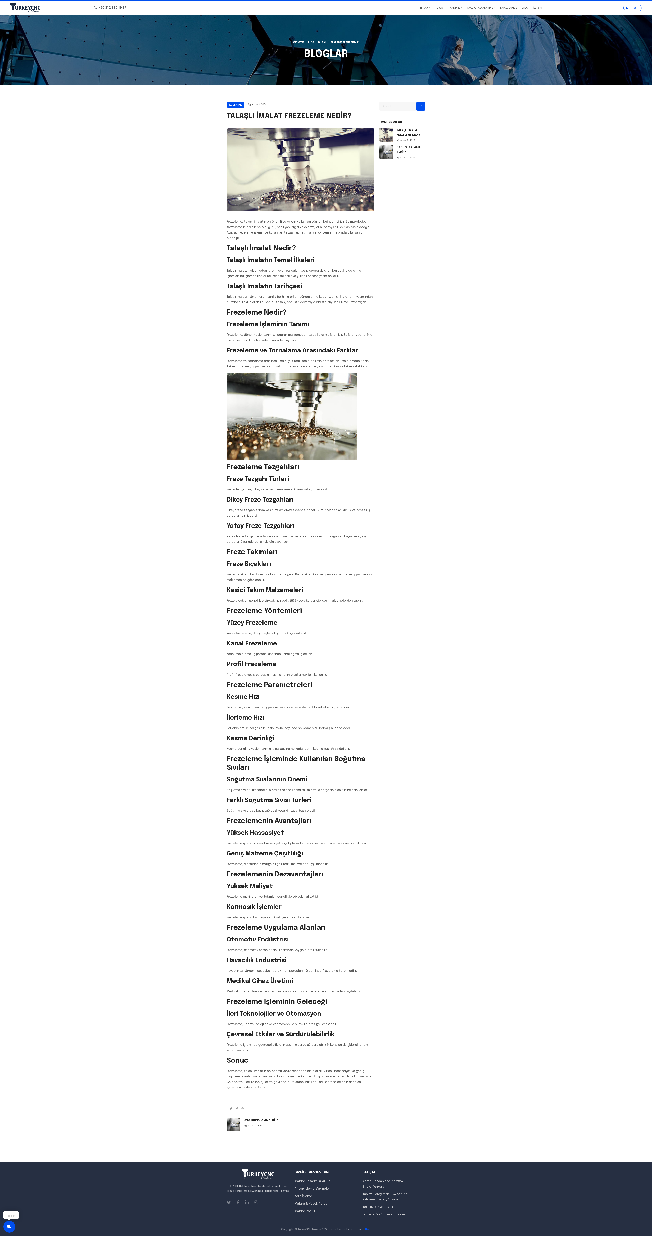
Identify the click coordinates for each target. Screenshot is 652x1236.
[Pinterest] (242, 1108)
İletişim (537, 8)
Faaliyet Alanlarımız (480, 8)
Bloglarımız (236, 105)
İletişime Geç (627, 8)
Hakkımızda (455, 8)
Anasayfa (425, 8)
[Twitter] (231, 1108)
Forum (439, 8)
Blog (525, 8)
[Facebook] (237, 1108)
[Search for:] (402, 106)
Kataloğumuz (508, 8)
